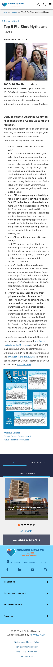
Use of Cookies (26, 656)
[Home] (13, 4)
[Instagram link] (45, 570)
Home (4, 12)
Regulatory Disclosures (26, 651)
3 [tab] (25, 525)
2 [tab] (22, 525)
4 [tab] (28, 525)
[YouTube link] (32, 570)
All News (24, 530)
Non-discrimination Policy (26, 647)
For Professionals (13, 604)
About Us (8, 616)
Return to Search (11, 21)
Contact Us (9, 581)
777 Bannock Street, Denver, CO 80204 (27, 562)
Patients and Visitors (15, 593)
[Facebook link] (7, 570)
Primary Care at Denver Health (17, 436)
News (14, 12)
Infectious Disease (11, 432)
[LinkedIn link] (19, 570)
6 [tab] (34, 525)
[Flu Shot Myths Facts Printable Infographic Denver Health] (26, 398)
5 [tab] (31, 525)
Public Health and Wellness (16, 439)
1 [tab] (19, 525)
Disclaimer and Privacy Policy (26, 642)
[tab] (14, 460)
